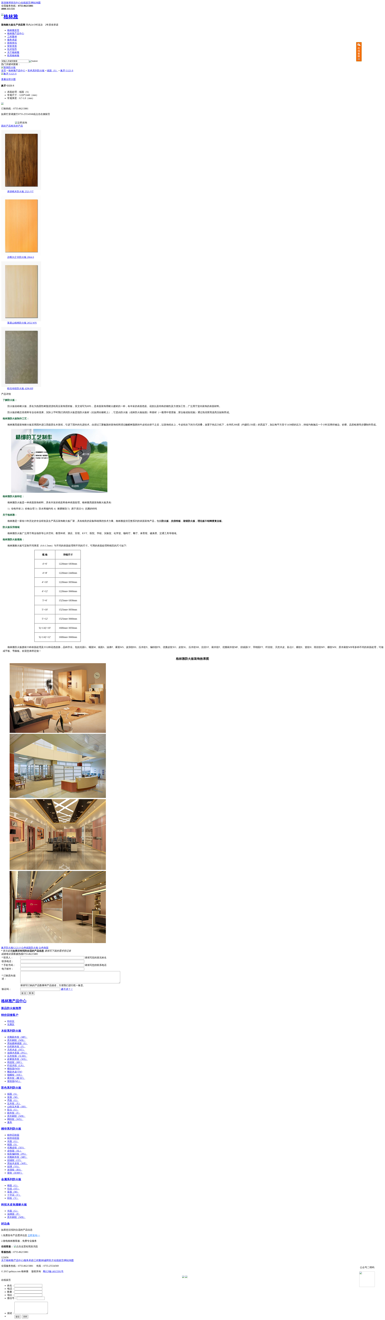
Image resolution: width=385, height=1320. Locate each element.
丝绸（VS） (13, 1166)
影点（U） (13, 1109)
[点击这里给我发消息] (26, 1246)
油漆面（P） (14, 1214)
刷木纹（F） (14, 1113)
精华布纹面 (13, 1138)
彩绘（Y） (13, 1198)
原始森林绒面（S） (17, 1043)
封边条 (5, 1223)
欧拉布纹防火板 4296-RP (20, 388)
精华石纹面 (13, 1135)
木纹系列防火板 (11, 1030)
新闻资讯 (12, 43)
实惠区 (10, 1024)
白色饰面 (43, 947)
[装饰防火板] (8, 67)
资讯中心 (15, 2)
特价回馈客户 (9, 1015)
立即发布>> (34, 1235)
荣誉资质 (12, 46)
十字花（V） (14, 1195)
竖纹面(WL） (14, 1081)
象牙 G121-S (66, 70)
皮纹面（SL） (14, 1150)
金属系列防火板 (11, 1179)
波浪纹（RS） (14, 1169)
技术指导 (12, 49)
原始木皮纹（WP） (17, 1163)
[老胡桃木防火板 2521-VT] (21, 189)
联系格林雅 (13, 55)
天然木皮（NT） (16, 1049)
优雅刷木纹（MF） (17, 1037)
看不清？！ (67, 989)
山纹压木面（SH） (17, 1106)
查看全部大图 (8, 79)
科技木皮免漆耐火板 (14, 1204)
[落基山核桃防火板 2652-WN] (21, 320)
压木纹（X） (14, 1103)
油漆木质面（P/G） (17, 1053)
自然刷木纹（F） (16, 1046)
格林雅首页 (13, 30)
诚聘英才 (49, 1260)
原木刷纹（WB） (16, 1040)
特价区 (10, 1021)
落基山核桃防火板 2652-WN (22, 323)
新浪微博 (6, 2)
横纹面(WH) (13, 1068)
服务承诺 (12, 39)
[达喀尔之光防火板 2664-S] (21, 255)
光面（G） (13, 1141)
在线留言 (26, 2)
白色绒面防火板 (29, 947)
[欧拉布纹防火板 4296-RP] (21, 386)
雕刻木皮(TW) (14, 1071)
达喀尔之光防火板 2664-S (20, 257)
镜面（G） (13, 1185)
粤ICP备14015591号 (53, 1271)
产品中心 (18, 1260)
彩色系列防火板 (36, 70)
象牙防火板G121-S (11, 947)
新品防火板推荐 (11, 1008)
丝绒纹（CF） (14, 1160)
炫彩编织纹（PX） (17, 1154)
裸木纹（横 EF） (16, 1078)
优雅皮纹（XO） (16, 1147)
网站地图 (36, 2)
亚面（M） (13, 1097)
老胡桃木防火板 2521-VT (20, 191)
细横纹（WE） (15, 1075)
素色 (9, 1122)
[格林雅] (9, 16)
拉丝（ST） (13, 1188)
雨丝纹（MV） (15, 1062)
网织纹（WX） (15, 1119)
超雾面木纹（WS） (17, 1059)
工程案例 (12, 36)
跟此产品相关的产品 (12, 126)
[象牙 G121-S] (9, 73)
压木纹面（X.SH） (17, 1056)
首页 (3, 70)
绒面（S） (52, 70)
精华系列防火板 (11, 1128)
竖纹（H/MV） (15, 1173)
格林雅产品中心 (15, 33)
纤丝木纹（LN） (16, 1065)
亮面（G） (13, 1100)
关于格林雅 (13, 52)
